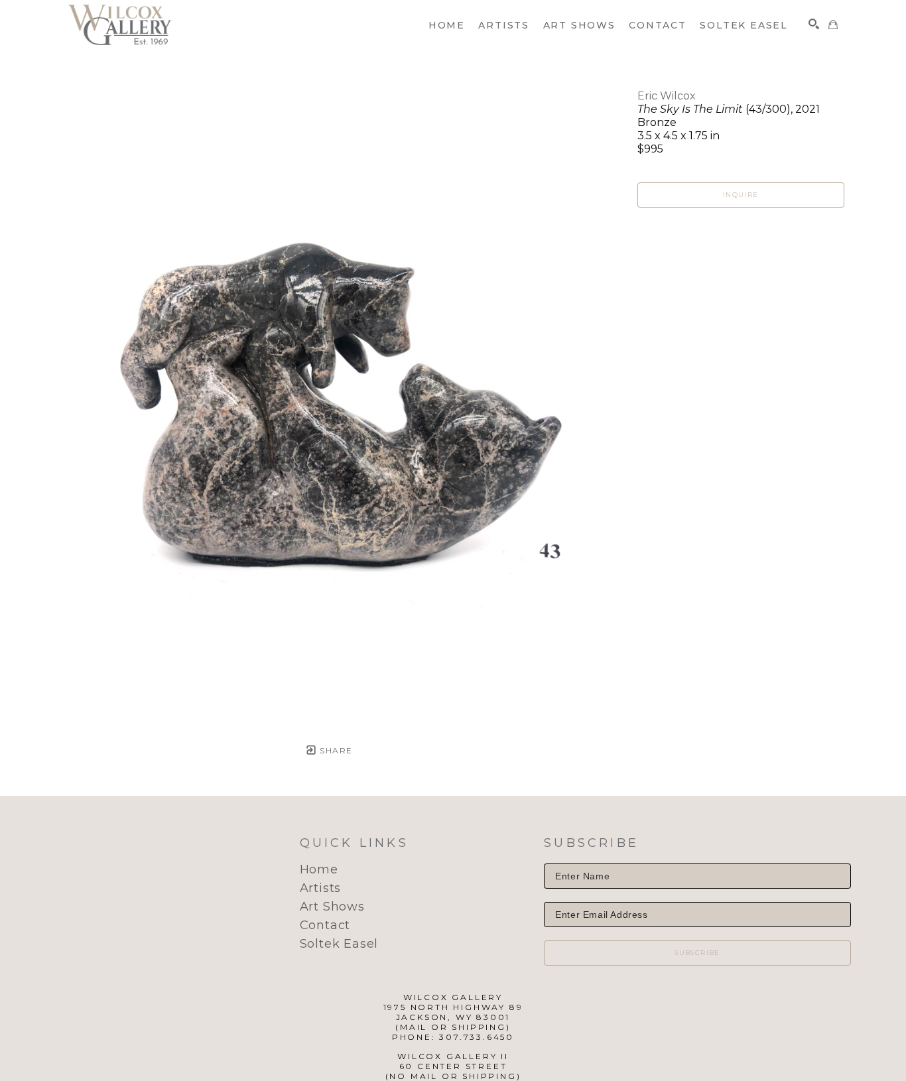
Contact (325, 925)
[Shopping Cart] (833, 24)
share (334, 750)
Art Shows (332, 907)
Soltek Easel (339, 944)
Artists (321, 888)
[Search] (814, 24)
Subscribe (697, 952)
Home (319, 869)
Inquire (741, 194)
